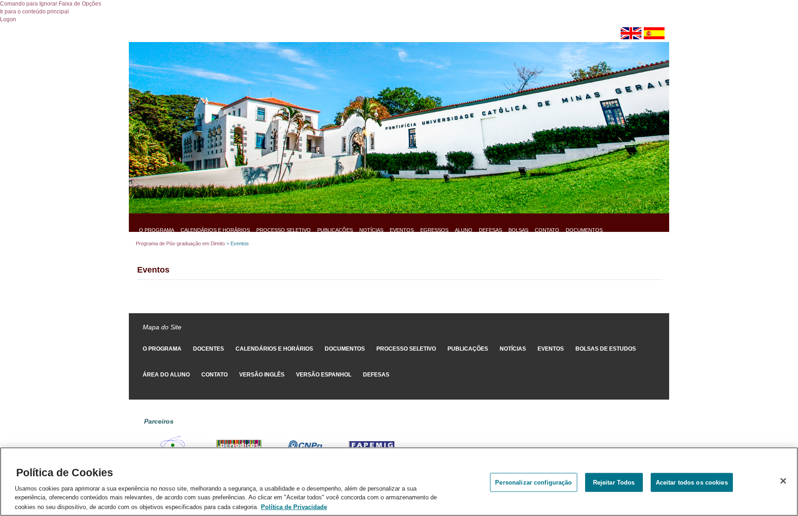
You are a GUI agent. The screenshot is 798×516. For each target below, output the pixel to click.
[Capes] (172, 445)
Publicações (335, 230)
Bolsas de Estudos (605, 349)
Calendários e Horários (215, 230)
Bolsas (518, 230)
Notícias (371, 230)
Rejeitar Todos (614, 482)
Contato (547, 230)
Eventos (402, 230)
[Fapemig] (371, 445)
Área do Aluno (166, 374)
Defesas (490, 230)
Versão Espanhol (323, 374)
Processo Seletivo (283, 230)
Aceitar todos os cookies (692, 482)
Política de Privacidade (294, 506)
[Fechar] (783, 481)
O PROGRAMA (156, 230)
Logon (8, 19)
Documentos (584, 230)
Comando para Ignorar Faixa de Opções (50, 3)
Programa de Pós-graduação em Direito (180, 243)
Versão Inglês (261, 374)
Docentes (208, 349)
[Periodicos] (238, 445)
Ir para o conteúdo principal (34, 11)
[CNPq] (305, 445)
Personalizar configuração (533, 482)
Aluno (463, 230)
